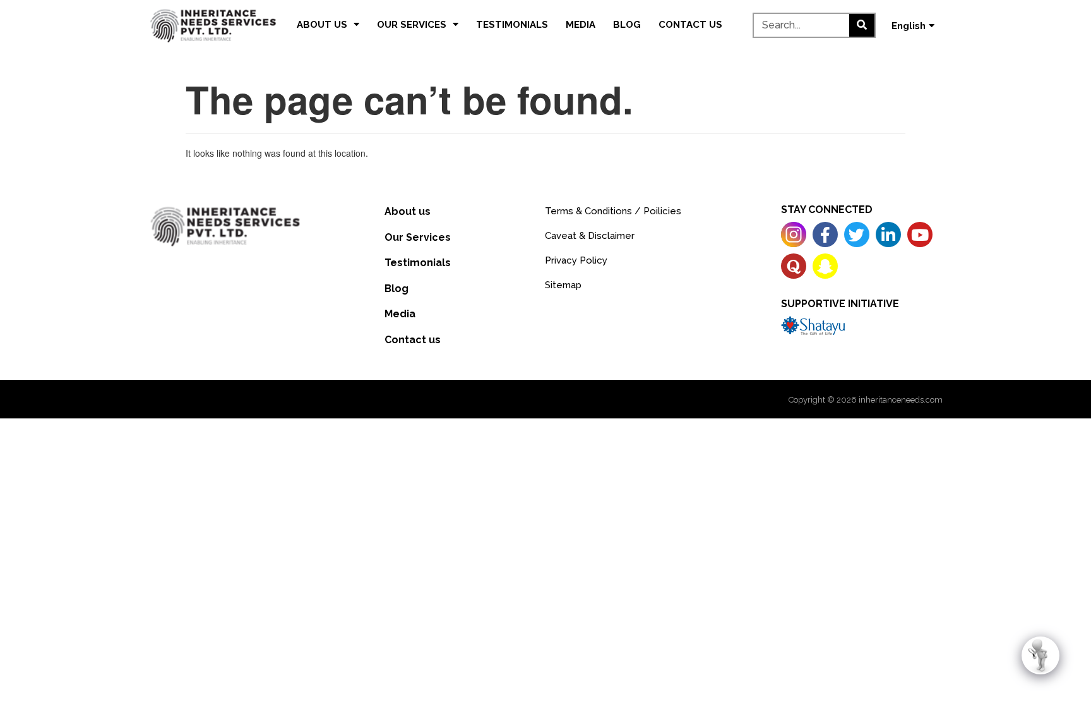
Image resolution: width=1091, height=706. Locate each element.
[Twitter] (856, 234)
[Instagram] (793, 234)
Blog (627, 24)
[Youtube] (920, 234)
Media (580, 24)
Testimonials (512, 24)
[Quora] (793, 266)
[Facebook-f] (825, 234)
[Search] (861, 25)
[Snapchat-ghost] (825, 266)
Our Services (411, 24)
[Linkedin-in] (888, 234)
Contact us (690, 24)
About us (322, 24)
